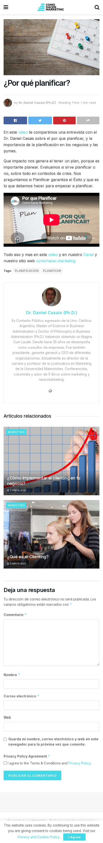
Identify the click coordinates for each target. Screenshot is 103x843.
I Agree (74, 837)
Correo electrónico (22, 696)
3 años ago (17, 490)
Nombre (12, 674)
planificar (52, 271)
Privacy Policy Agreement (27, 756)
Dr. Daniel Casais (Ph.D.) (37, 102)
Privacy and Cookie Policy (38, 837)
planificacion (27, 271)
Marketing (16, 432)
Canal (88, 254)
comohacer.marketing (55, 260)
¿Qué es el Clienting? (27, 556)
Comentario (15, 614)
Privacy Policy (80, 763)
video (23, 132)
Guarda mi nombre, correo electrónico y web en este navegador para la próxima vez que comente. (53, 741)
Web (7, 717)
